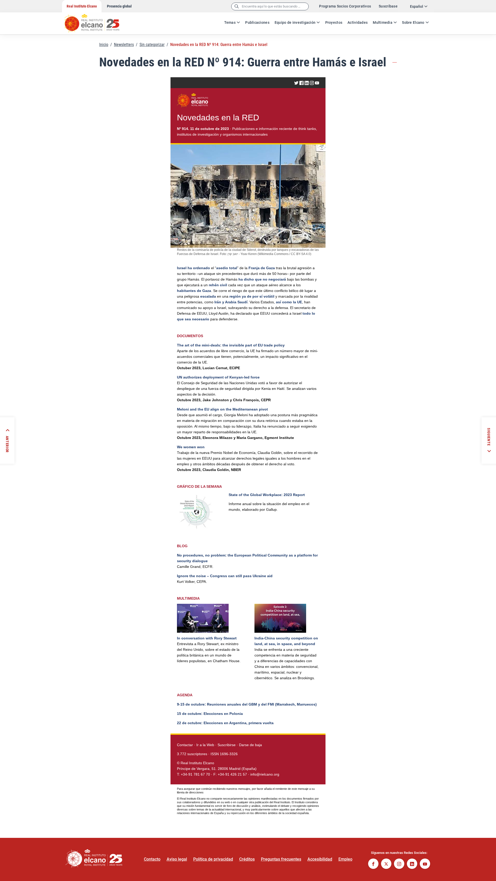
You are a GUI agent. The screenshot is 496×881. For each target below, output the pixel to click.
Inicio (103, 44)
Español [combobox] (416, 6)
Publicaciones (257, 22)
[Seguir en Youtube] (425, 864)
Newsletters (124, 44)
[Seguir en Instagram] (399, 864)
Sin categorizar (152, 44)
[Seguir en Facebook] (373, 864)
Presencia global (119, 6)
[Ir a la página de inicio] (97, 20)
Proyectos (334, 22)
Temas (230, 22)
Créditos (247, 859)
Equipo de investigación (295, 22)
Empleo (345, 859)
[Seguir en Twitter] (386, 864)
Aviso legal (177, 859)
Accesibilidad (319, 859)
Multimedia (382, 22)
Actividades (357, 22)
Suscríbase (388, 6)
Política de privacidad (213, 859)
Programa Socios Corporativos (345, 6)
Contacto (152, 859)
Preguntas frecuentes (281, 859)
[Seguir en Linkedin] (412, 864)
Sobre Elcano (413, 22)
